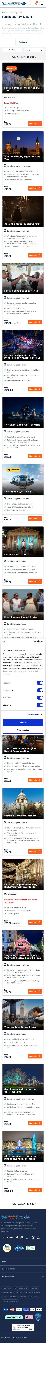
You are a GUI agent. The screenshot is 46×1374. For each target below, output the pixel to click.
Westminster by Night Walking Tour (23, 173)
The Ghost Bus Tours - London (23, 440)
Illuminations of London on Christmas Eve (23, 1107)
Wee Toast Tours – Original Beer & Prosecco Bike (23, 765)
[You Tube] (38, 1238)
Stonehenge (13, 1297)
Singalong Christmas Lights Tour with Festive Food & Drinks (23, 974)
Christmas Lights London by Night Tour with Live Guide (23, 904)
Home (4, 13)
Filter (14, 50)
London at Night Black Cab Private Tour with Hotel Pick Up (23, 373)
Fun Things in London (21, 1288)
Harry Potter (7, 1288)
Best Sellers (35, 1288)
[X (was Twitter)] (33, 1237)
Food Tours (33, 1297)
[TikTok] (27, 1237)
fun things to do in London (27, 28)
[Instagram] (22, 1238)
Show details (33, 715)
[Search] (30, 3)
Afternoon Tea (7, 1292)
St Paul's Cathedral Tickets (23, 833)
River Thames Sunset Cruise (23, 632)
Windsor (23, 1297)
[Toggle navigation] (42, 3)
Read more (23, 42)
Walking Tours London (10, 1301)
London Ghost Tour (23, 567)
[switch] (40, 690)
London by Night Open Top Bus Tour (23, 106)
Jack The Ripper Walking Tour (23, 239)
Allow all (23, 722)
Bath (4, 1297)
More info (33, 123)
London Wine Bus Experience (23, 306)
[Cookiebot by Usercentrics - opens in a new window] (33, 642)
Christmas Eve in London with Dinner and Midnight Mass (23, 1174)
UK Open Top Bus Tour (33, 1292)
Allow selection (23, 730)
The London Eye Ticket (23, 504)
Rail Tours (19, 1292)
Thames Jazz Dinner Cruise (23, 1041)
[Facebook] (17, 1238)
